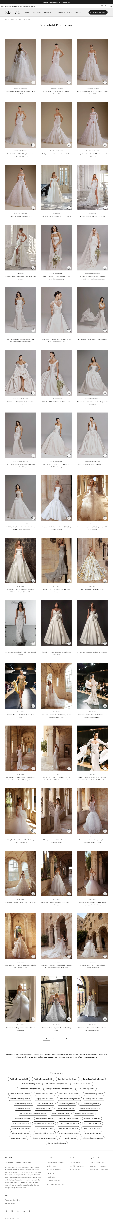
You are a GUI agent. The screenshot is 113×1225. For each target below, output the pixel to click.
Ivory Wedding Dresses (92, 1118)
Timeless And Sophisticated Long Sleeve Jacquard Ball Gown (92, 1029)
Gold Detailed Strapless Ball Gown (92, 589)
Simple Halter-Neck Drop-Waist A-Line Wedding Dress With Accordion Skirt (56, 778)
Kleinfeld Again (16, 6)
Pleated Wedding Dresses (23, 1104)
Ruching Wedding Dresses (89, 1109)
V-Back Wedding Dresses (85, 1089)
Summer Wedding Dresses (57, 1143)
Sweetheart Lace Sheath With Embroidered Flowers (21, 653)
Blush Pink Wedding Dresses (69, 1123)
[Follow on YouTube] (24, 1211)
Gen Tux (33, 6)
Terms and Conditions (12, 1200)
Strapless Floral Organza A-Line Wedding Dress (56, 1029)
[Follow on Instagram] (12, 1211)
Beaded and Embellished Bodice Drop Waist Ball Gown (92, 403)
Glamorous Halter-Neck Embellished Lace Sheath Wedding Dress (92, 716)
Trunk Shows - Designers (98, 1166)
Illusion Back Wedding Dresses (29, 1089)
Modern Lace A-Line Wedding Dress (92, 216)
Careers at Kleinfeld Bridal (55, 1162)
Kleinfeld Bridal (6, 6)
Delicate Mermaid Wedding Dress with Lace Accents (20, 278)
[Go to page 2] (66, 1038)
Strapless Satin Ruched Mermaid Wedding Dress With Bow (56, 528)
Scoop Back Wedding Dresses (69, 1094)
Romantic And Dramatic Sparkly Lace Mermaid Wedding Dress (92, 841)
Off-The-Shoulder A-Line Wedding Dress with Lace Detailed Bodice (20, 528)
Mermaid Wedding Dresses (21, 1128)
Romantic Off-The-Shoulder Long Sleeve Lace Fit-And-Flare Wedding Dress (20, 778)
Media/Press (51, 1166)
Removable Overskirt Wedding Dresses (33, 1114)
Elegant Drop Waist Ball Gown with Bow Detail (20, 92)
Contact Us (50, 1173)
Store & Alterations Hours (55, 1184)
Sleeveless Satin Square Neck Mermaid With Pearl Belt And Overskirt (20, 591)
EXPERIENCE (60, 12)
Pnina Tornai (56, 524)
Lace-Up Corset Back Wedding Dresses (58, 1089)
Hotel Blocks (26, 6)
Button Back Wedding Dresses (93, 1079)
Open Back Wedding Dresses (67, 1079)
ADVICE (70, 12)
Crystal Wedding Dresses (22, 1118)
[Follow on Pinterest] (18, 1211)
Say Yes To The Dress (54, 1170)
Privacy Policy (10, 1204)
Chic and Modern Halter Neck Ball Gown (92, 464)
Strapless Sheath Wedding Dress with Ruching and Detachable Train (20, 340)
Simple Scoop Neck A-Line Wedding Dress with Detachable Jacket (56, 340)
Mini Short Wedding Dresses (68, 1128)
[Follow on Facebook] (6, 1211)
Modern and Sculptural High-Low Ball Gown (20, 403)
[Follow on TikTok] (29, 1211)
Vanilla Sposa (56, 213)
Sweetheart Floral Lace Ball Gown (21, 216)
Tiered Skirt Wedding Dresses (69, 1118)
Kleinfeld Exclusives (23, 19)
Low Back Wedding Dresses (82, 1084)
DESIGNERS (37, 12)
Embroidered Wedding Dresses (69, 1099)
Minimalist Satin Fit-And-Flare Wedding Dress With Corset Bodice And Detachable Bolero (92, 778)
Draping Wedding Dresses (44, 1099)
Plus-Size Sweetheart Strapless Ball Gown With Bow (56, 653)
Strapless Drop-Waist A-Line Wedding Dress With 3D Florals (20, 841)
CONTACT (78, 12)
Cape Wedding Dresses (67, 1104)
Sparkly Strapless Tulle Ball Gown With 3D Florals (56, 904)
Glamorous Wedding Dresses (69, 1133)
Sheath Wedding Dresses (44, 1128)
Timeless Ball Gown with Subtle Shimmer (56, 216)
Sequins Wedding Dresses (65, 1109)
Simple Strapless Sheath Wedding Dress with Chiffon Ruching (56, 278)
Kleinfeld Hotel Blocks (77, 1166)
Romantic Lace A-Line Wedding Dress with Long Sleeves (92, 528)
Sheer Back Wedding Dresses (20, 1094)
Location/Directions (53, 1181)
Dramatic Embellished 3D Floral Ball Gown (20, 902)
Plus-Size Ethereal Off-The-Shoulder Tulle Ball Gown (92, 92)
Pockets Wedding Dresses (60, 1114)
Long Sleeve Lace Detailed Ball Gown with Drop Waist (92, 155)
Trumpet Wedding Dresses (92, 1128)
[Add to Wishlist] (33, 82)
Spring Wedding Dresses (93, 1133)
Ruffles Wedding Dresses (44, 1118)
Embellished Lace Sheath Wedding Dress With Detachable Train (56, 716)
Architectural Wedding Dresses (92, 1138)
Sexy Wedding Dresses (18, 1138)
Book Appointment (98, 12)
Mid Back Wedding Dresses (31, 1084)
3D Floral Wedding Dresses (90, 1104)
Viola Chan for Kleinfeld (20, 88)
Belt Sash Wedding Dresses (84, 1114)
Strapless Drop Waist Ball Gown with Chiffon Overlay (56, 465)
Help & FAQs (51, 1177)
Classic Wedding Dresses (20, 1133)
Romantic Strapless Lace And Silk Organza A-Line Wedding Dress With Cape (56, 966)
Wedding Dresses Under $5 (19, 1079)
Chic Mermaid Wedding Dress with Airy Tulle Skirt (56, 92)
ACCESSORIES (48, 12)
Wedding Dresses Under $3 (43, 1079)
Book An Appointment (97, 1162)
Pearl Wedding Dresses (45, 1104)
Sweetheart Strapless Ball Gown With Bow (92, 652)
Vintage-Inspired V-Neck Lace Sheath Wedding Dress (56, 841)
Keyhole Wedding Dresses (44, 1094)
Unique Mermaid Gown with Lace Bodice (56, 154)
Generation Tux (75, 1170)
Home (7, 19)
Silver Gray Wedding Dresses (44, 1123)
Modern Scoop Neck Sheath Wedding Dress (92, 339)
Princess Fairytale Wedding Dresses (44, 1138)
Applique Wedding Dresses (94, 1094)
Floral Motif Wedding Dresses (20, 1099)
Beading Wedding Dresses (94, 1099)
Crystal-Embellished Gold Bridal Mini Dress (20, 716)
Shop (12, 19)
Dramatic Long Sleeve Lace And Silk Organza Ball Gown (92, 966)
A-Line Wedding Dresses (92, 1123)
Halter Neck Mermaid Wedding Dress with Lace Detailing (20, 465)
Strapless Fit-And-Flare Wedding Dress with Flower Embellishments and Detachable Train (92, 278)
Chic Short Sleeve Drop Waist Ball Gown (56, 402)
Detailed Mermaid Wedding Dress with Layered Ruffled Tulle (20, 155)
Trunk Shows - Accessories (99, 1170)
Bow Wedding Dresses (43, 1109)
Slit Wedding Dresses (23, 1109)
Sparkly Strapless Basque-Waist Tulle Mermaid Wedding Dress (92, 904)
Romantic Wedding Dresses (44, 1133)
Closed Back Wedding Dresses (56, 1084)
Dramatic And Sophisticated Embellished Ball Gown (20, 1029)
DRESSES (27, 12)
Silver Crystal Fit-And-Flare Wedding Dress (56, 591)
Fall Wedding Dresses (69, 1138)
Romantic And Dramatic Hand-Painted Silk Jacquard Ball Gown (20, 966)
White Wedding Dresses (21, 1123)
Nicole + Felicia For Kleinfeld (56, 273)
